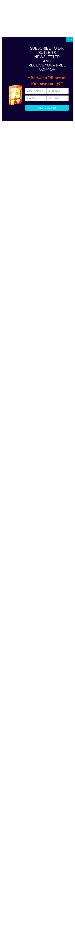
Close (69, 39)
